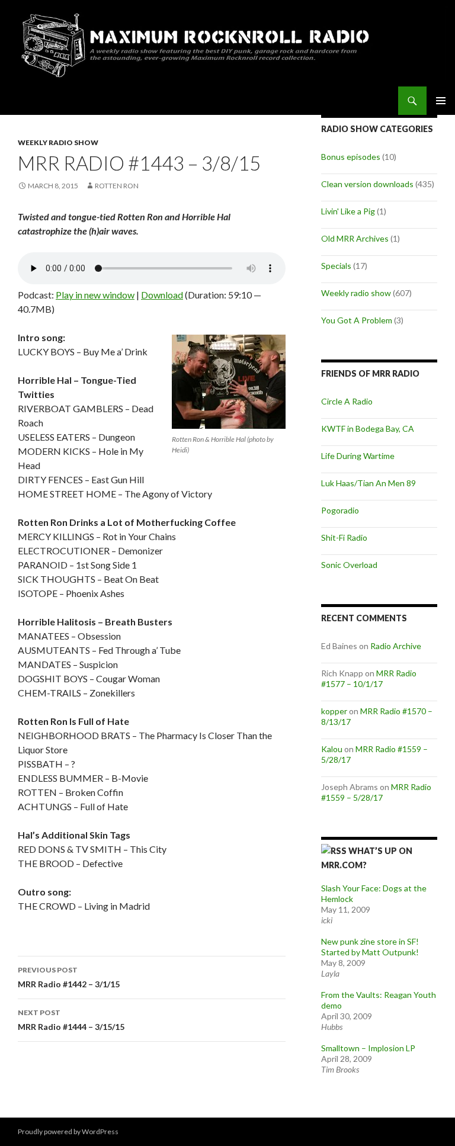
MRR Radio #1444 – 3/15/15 (71, 1020)
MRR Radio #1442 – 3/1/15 (69, 977)
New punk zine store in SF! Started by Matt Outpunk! (370, 946)
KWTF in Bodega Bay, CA (367, 428)
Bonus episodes (350, 157)
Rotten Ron (117, 185)
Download (162, 294)
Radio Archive (395, 646)
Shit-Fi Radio (344, 537)
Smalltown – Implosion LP (368, 1048)
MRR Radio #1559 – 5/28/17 (376, 792)
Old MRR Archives (355, 238)
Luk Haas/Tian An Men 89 (368, 483)
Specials (336, 266)
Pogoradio (340, 510)
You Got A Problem (356, 320)
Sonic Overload (349, 565)
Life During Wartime (358, 456)
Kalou (331, 749)
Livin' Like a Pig (348, 211)
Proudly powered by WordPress (68, 1131)
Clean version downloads (367, 184)
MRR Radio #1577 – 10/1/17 (368, 678)
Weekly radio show (58, 142)
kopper (334, 711)
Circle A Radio (347, 401)
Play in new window (95, 294)
